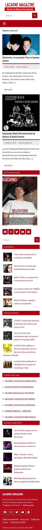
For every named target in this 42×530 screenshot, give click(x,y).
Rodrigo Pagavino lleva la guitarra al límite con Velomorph (24, 469)
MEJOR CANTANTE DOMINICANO (19, 387)
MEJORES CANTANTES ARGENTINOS (20, 381)
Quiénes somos (28, 505)
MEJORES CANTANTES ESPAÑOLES (20, 405)
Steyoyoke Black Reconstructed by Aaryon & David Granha (18, 135)
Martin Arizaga (22, 66)
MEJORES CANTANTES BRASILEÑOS (20, 417)
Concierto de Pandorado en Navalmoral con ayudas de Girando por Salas (25, 364)
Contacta (7, 505)
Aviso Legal (24, 519)
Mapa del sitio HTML (17, 522)
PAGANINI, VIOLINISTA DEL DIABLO (20, 399)
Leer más (7, 89)
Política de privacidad (10, 519)
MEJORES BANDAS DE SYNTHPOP (19, 393)
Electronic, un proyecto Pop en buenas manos (20, 59)
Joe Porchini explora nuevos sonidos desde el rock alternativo (25, 433)
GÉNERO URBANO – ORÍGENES (18, 411)
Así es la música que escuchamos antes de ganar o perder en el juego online (26, 336)
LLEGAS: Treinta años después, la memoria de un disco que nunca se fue (26, 323)
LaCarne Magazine (25, 142)
